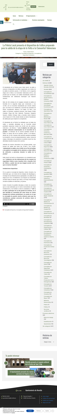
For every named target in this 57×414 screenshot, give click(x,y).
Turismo (49, 20)
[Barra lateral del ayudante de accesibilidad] (1, 22)
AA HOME (45, 80)
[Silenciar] (30, 204)
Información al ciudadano (20, 20)
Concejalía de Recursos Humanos (48, 252)
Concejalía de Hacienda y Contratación (48, 166)
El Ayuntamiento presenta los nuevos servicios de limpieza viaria (22, 372)
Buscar (51, 64)
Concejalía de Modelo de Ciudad (48, 207)
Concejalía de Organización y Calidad (48, 227)
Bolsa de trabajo (48, 317)
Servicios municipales (38, 20)
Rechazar (39, 410)
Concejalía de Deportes (27, 53)
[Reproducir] (4, 204)
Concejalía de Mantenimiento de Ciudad (49, 190)
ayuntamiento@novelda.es (16, 7)
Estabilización (48, 321)
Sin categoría (46, 326)
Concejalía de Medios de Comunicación (48, 201)
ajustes (13, 412)
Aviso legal (46, 396)
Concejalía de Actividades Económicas (48, 105)
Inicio (14, 16)
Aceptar (30, 410)
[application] (19, 204)
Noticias (21, 16)
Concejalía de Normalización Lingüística (48, 221)
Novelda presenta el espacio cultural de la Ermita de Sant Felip (37, 363)
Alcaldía (46, 89)
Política (46, 307)
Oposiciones (47, 324)
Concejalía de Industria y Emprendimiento (48, 178)
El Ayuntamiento (30, 16)
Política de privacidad (49, 398)
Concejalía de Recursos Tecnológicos (48, 258)
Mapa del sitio (47, 402)
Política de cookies (48, 400)
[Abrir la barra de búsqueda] (13, 24)
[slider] (33, 204)
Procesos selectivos (48, 313)
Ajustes (47, 410)
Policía (46, 304)
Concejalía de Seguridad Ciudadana (25, 209)
